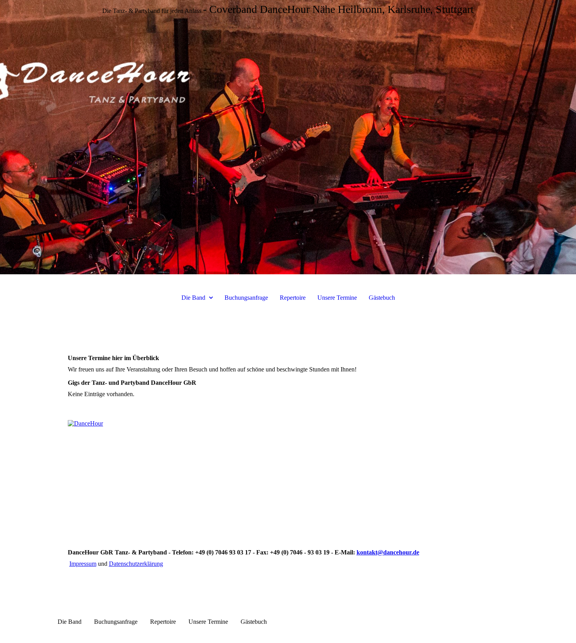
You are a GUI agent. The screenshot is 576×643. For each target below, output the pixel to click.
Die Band (193, 297)
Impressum (82, 563)
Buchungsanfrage (246, 297)
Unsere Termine (337, 297)
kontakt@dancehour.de (388, 552)
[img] (288, 137)
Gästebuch (382, 297)
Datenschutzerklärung (136, 563)
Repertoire (293, 297)
